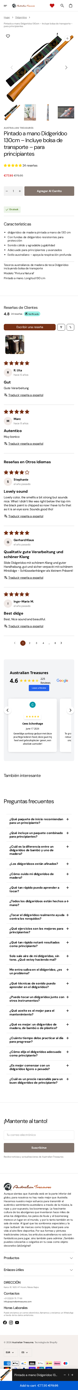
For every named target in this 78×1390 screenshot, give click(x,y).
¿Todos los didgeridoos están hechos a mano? (37, 903)
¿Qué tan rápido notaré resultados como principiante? (34, 944)
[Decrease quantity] (65, 1375)
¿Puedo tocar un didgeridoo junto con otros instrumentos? (36, 999)
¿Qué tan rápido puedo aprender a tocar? (34, 889)
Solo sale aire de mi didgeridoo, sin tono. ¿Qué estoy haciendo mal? (34, 958)
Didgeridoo (21, 17)
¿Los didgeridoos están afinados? (33, 864)
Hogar (7, 17)
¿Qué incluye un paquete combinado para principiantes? (36, 835)
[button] (8, 6)
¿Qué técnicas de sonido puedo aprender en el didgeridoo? (32, 985)
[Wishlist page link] (52, 5)
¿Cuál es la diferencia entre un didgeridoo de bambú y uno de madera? (31, 850)
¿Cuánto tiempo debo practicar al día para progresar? (36, 1040)
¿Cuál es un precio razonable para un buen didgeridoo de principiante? (36, 1081)
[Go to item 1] (14, 344)
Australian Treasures (23, 1342)
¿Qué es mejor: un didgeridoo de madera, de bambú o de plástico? (33, 1026)
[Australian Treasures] (23, 5)
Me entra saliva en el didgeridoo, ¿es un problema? (35, 971)
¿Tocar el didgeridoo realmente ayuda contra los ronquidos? (36, 917)
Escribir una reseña (29, 327)
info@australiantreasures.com (18, 1301)
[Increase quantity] (72, 1375)
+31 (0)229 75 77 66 (13, 1298)
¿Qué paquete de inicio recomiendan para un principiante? (36, 821)
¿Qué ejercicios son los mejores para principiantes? (36, 930)
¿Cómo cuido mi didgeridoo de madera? (31, 876)
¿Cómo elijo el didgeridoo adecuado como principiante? (35, 1053)
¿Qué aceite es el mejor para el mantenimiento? (31, 1012)
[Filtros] (61, 327)
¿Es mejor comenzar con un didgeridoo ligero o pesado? (29, 1067)
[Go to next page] (62, 643)
